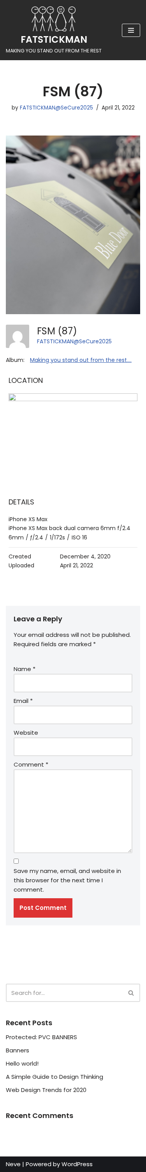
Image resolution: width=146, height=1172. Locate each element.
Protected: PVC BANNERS (41, 1037)
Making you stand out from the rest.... (81, 360)
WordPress (77, 1164)
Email (23, 701)
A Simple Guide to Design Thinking (54, 1077)
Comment (31, 764)
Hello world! (22, 1063)
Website (26, 733)
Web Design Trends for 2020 (46, 1090)
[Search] (131, 993)
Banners (17, 1050)
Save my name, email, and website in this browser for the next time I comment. (67, 880)
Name (24, 669)
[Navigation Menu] (131, 30)
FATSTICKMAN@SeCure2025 (56, 107)
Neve (13, 1164)
